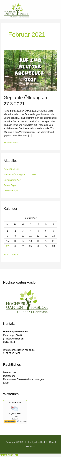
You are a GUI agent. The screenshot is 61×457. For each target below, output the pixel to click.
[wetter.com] (10, 422)
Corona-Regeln (11, 190)
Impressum (9, 375)
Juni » (15, 254)
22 (7, 246)
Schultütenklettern (13, 169)
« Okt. (7, 254)
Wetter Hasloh (15, 402)
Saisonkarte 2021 (12, 180)
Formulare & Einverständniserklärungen (23, 379)
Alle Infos (23, 421)
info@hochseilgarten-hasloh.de (19, 349)
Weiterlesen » (11, 142)
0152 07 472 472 (11, 353)
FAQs (6, 383)
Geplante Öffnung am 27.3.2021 (20, 174)
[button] (46, 10)
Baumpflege (10, 185)
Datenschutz (9, 372)
